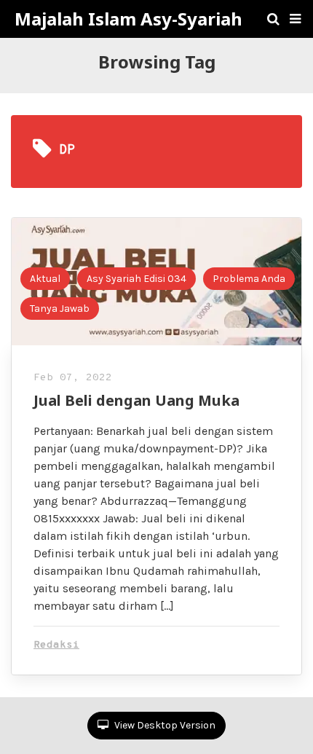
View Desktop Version (163, 725)
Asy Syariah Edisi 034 (136, 278)
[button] (295, 19)
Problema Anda (249, 278)
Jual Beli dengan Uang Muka (136, 400)
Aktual (45, 278)
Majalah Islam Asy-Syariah (128, 19)
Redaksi (56, 645)
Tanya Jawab (60, 308)
